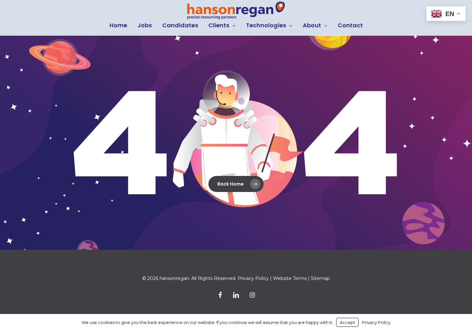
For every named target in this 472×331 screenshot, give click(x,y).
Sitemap (320, 278)
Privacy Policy (253, 278)
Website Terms (290, 278)
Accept (347, 322)
